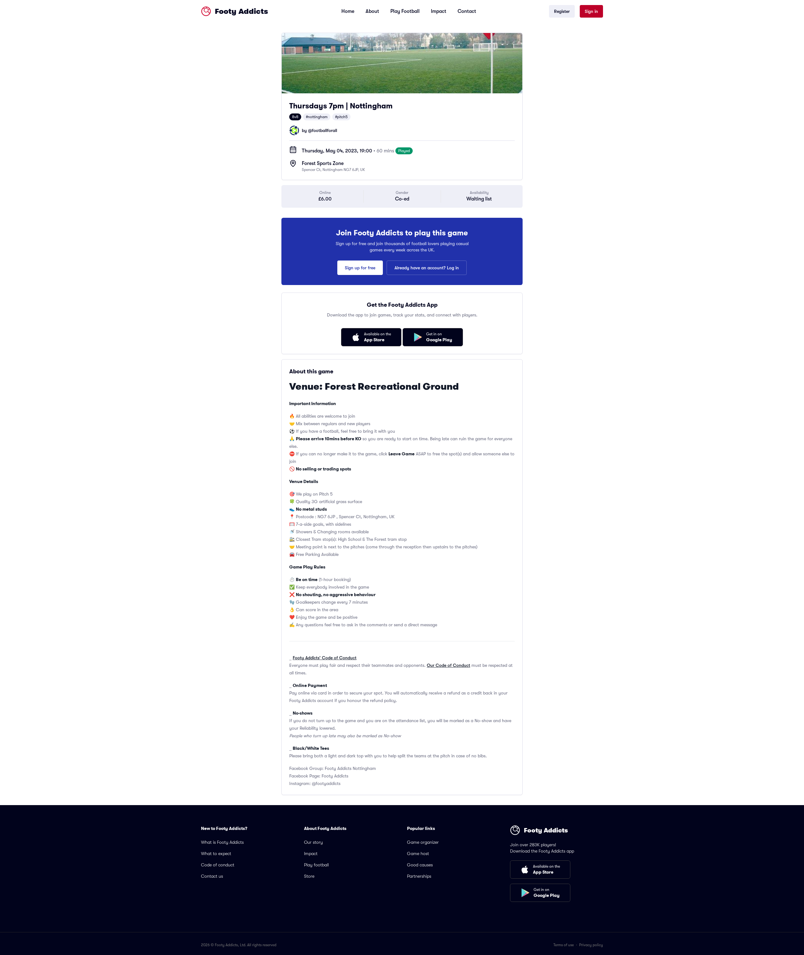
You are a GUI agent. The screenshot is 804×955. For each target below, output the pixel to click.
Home (347, 11)
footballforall (324, 130)
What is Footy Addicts (222, 842)
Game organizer (423, 842)
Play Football (405, 11)
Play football (316, 864)
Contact (467, 11)
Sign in (591, 11)
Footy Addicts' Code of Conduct (324, 657)
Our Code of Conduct (448, 665)
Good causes (420, 864)
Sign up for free (360, 267)
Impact (438, 11)
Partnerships (419, 876)
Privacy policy (591, 945)
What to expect (216, 853)
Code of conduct (217, 864)
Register (562, 11)
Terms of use (563, 945)
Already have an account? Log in (426, 267)
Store (309, 876)
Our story (313, 842)
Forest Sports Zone (323, 163)
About (372, 11)
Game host (418, 853)
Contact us (212, 876)
